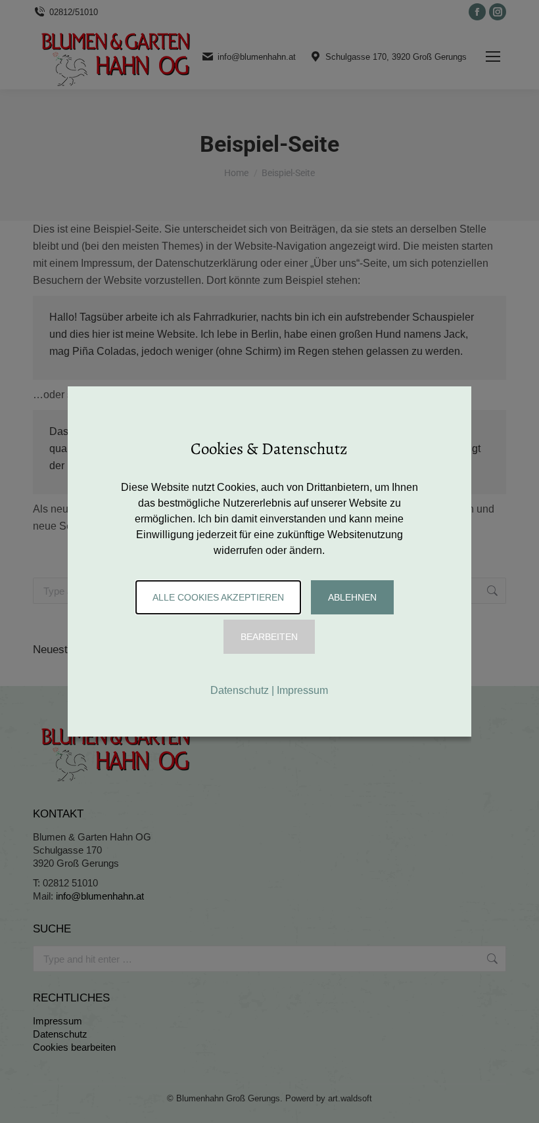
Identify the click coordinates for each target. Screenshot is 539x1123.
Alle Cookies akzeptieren (218, 597)
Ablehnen (352, 597)
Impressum (302, 690)
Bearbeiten (269, 636)
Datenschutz (239, 690)
